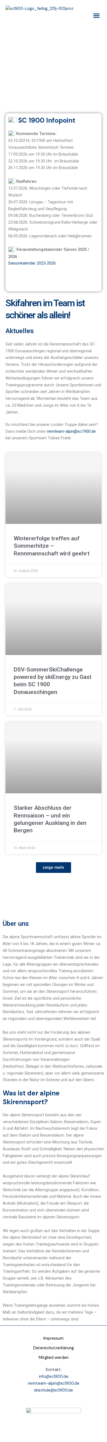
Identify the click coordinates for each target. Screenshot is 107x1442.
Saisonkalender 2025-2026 (32, 263)
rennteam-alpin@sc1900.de (71, 431)
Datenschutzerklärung (53, 1348)
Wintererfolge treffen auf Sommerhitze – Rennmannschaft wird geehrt (51, 546)
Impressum (53, 1338)
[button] (96, 15)
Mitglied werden (54, 1357)
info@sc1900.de (53, 1376)
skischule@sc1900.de (53, 1390)
